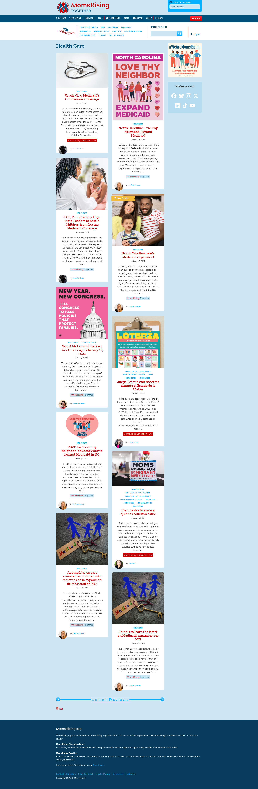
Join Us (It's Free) (182, 2)
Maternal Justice (101, 31)
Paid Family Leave (88, 35)
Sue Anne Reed (79, 403)
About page (98, 765)
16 (99, 699)
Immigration (85, 31)
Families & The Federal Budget (138, 371)
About (149, 18)
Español (159, 18)
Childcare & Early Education (138, 493)
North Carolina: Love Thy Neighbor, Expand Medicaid (138, 131)
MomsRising (138, 506)
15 (96, 699)
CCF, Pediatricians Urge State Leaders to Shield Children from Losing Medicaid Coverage (82, 222)
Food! (151, 374)
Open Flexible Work (133, 31)
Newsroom (138, 18)
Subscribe (131, 774)
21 (117, 699)
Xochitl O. (133, 563)
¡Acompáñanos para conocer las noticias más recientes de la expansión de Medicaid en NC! (82, 578)
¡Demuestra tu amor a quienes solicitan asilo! (138, 512)
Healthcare (126, 27)
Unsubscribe (118, 774)
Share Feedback (85, 774)
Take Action (75, 18)
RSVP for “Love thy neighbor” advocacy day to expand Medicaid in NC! (82, 450)
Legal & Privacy (103, 774)
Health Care (82, 91)
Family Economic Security (134, 374)
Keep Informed (113, 18)
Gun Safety (113, 27)
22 (121, 699)
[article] (82, 103)
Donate (196, 18)
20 (114, 699)
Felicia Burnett (134, 185)
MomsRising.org (85, 7)
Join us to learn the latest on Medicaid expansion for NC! (138, 635)
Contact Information (66, 774)
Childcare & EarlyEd (89, 27)
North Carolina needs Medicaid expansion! (138, 255)
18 (106, 699)
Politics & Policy (116, 35)
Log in (197, 34)
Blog (100, 18)
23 (124, 699)
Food (103, 27)
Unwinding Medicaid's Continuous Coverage (82, 97)
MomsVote (61, 18)
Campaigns (90, 18)
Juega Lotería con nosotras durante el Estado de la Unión (138, 385)
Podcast (102, 35)
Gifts (126, 18)
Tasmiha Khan (78, 149)
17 (103, 699)
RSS (61, 708)
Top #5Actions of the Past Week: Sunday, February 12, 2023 (82, 350)
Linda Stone (133, 442)
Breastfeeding (138, 489)
